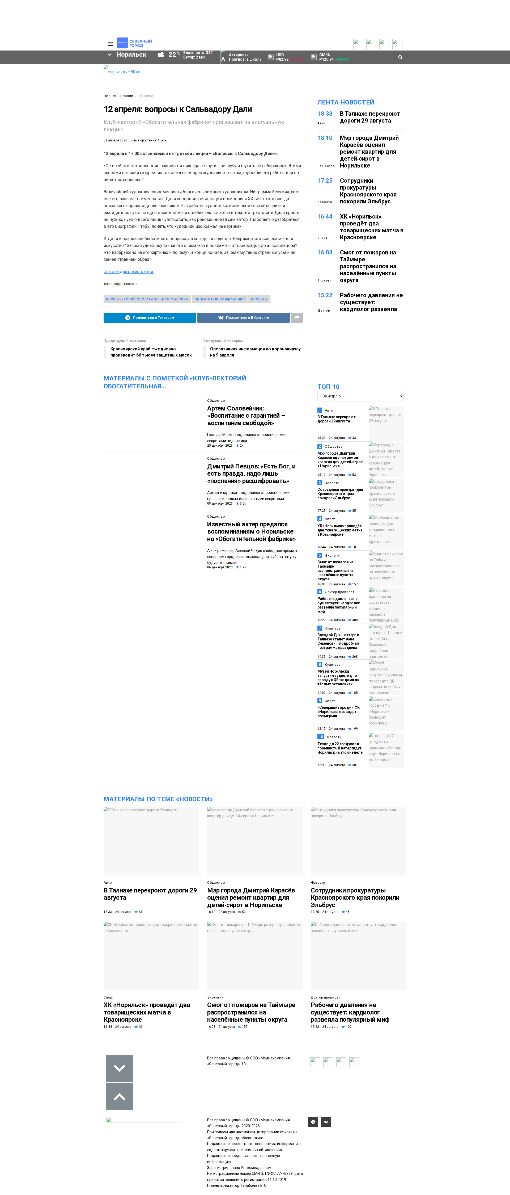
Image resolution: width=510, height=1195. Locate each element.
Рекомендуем (34, 72)
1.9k (242, 567)
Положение (32, 83)
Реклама (73, 73)
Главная (110, 96)
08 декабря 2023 (220, 503)
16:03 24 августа (331, 584)
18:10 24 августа (331, 475)
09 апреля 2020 (115, 140)
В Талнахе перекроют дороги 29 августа (370, 117)
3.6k (242, 503)
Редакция (74, 68)
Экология (325, 280)
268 (354, 657)
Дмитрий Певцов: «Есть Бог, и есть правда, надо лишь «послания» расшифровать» (251, 474)
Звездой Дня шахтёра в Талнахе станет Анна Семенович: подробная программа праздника (338, 641)
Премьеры (31, 67)
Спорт (322, 238)
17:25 (325, 180)
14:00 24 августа (331, 693)
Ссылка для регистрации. (129, 271)
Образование (78, 130)
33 (353, 438)
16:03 (325, 252)
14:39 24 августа (331, 657)
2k (241, 445)
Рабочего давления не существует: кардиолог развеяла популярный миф (371, 305)
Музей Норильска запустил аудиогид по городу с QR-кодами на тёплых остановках (338, 677)
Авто (321, 123)
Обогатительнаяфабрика (219, 299)
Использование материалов (79, 92)
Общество (145, 96)
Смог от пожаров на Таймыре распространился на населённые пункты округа (368, 266)
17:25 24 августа (331, 511)
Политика (73, 84)
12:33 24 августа (331, 765)
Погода (71, 100)
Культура (333, 628)
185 (354, 693)
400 (354, 620)
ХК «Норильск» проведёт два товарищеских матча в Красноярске (371, 227)
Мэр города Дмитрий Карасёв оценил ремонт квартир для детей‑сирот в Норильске (369, 152)
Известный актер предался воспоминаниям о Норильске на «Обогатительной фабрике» (251, 532)
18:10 (325, 138)
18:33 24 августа (331, 438)
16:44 (325, 216)
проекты (259, 299)
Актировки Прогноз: (245, 57)
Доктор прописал (340, 592)
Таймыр (77, 112)
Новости (126, 96)
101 (354, 547)
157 (354, 584)
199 (354, 729)
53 (353, 475)
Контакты (73, 79)
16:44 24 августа (331, 547)
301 (354, 765)
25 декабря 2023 (220, 445)
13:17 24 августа (331, 729)
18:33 (325, 113)
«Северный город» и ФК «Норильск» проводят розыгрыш (338, 711)
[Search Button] (91, 163)
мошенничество (37, 139)
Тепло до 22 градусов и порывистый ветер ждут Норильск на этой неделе (340, 748)
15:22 (325, 295)
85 (353, 511)
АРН (56, 121)
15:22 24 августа (331, 620)
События (29, 78)
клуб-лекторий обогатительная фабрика (147, 299)
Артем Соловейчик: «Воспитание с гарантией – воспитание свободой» (246, 416)
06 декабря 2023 (220, 567)
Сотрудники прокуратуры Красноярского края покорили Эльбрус (368, 191)
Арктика (40, 130)
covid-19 (42, 112)
